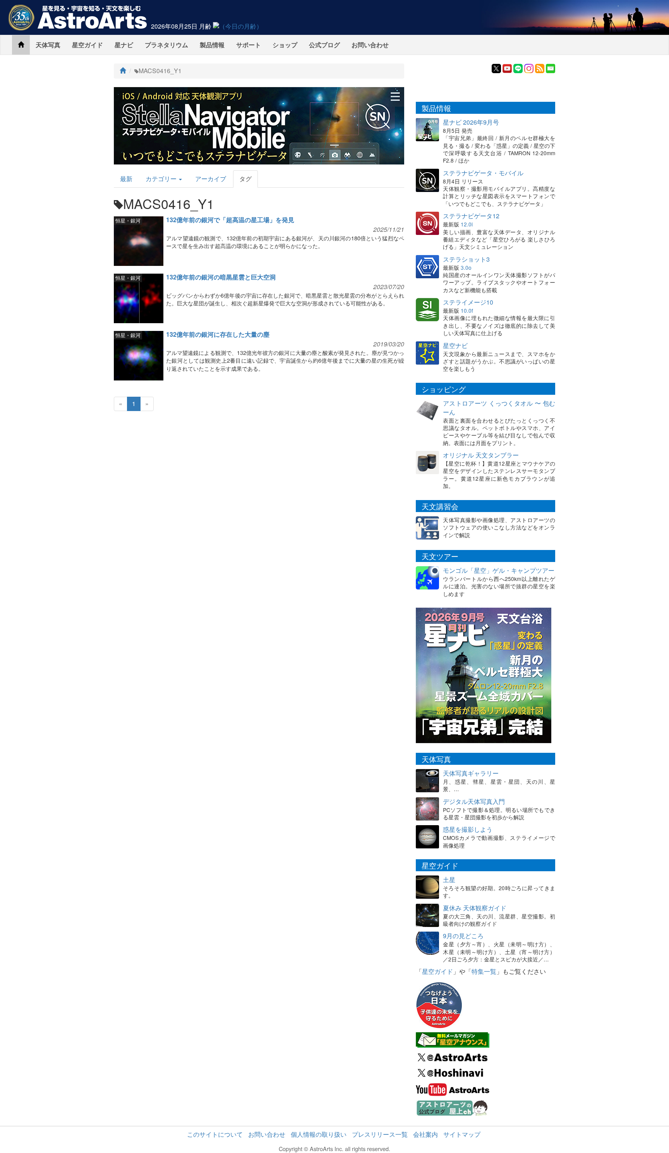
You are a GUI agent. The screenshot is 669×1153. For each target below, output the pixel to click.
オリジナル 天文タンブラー (481, 455)
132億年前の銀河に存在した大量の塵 (217, 334)
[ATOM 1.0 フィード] (539, 67)
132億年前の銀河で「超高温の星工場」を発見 (230, 219)
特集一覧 (484, 971)
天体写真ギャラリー (471, 773)
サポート (248, 44)
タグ (245, 178)
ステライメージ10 (468, 302)
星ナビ (124, 44)
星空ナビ (455, 345)
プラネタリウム (166, 44)
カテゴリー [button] (162, 178)
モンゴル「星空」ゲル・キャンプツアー (498, 570)
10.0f (467, 310)
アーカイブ (210, 178)
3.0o (466, 267)
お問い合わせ (370, 44)
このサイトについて (215, 1134)
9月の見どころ (463, 935)
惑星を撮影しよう (467, 829)
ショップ (285, 44)
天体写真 (48, 44)
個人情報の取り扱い (319, 1134)
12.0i (467, 224)
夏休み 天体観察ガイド (474, 907)
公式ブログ (324, 44)
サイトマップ (461, 1134)
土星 (449, 879)
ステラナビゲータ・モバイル (483, 172)
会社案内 (425, 1134)
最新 (126, 178)
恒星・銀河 (128, 220)
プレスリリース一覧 (380, 1134)
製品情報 (212, 44)
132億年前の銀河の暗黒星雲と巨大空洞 (221, 276)
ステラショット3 (466, 259)
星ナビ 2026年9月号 (471, 122)
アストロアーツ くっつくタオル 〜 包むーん (499, 407)
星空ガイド (87, 44)
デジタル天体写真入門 (474, 801)
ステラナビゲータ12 (471, 215)
